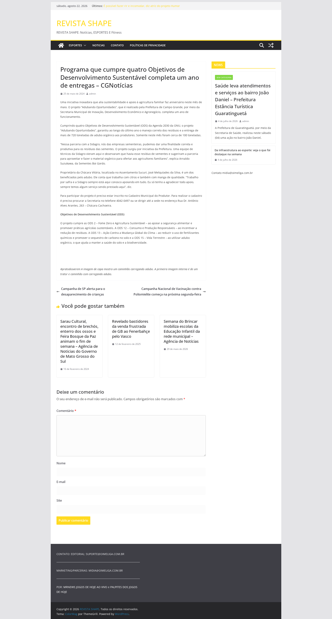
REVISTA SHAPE (84, 23)
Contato (117, 45)
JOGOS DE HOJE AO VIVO (92, 587)
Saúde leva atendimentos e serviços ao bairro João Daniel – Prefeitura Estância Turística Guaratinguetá (243, 99)
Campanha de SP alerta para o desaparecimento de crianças (83, 291)
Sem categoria (224, 77)
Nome (61, 463)
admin (92, 93)
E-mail (60, 482)
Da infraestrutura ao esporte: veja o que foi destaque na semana (242, 152)
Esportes (75, 45)
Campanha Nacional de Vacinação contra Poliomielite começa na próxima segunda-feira (167, 291)
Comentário (66, 411)
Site (59, 500)
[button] (84, 45)
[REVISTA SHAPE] (61, 45)
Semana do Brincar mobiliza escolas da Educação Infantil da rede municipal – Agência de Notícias (182, 331)
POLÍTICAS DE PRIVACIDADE (148, 45)
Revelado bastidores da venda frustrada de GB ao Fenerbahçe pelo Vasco (131, 329)
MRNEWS (69, 587)
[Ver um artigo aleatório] (271, 45)
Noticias (98, 45)
